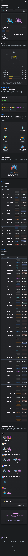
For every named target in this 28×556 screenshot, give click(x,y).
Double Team (10, 281)
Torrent (4, 37)
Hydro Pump (10, 241)
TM (2, 257)
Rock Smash (10, 305)
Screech (9, 233)
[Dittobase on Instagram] (2, 541)
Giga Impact (10, 346)
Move (8, 189)
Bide (8, 205)
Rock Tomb (9, 327)
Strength (9, 273)
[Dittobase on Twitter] (11, 541)
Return (8, 292)
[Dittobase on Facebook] (9, 541)
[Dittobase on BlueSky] (16, 541)
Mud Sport (9, 216)
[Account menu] (25, 1)
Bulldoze (9, 386)
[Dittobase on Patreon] (21, 541)
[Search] (22, 1)
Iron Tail (9, 297)
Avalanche (9, 350)
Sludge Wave (10, 371)
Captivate (9, 361)
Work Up (9, 397)
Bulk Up (8, 405)
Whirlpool (9, 368)
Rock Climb (9, 354)
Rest (8, 286)
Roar (8, 260)
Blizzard (9, 268)
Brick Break (10, 317)
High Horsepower (11, 412)
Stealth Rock (10, 365)
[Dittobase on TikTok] (6, 541)
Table (18, 116)
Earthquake (10, 236)
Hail (8, 308)
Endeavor (9, 238)
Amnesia (9, 225)
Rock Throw (10, 202)
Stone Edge (9, 357)
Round (8, 375)
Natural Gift (10, 335)
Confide (9, 390)
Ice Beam (9, 265)
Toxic (8, 278)
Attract (8, 289)
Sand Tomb (9, 401)
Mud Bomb (9, 219)
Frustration (10, 294)
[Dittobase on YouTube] (4, 541)
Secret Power (10, 321)
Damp (5, 38)
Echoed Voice (10, 379)
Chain (24, 116)
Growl (8, 194)
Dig (7, 276)
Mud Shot (9, 210)
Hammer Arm (10, 244)
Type (16, 189)
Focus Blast (9, 342)
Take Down (9, 222)
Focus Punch (10, 314)
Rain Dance (9, 302)
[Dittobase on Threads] (14, 541)
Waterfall (9, 284)
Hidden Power (10, 300)
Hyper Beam (10, 270)
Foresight (9, 213)
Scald (8, 382)
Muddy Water (10, 228)
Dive (8, 324)
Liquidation (9, 416)
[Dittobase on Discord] (23, 541)
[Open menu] (2, 1)
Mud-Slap (9, 200)
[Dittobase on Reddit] (18, 541)
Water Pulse (10, 331)
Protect (9, 230)
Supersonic (9, 208)
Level (2, 189)
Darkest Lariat (10, 408)
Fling (8, 339)
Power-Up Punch (11, 393)
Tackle (8, 192)
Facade (8, 311)
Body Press (9, 420)
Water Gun (9, 197)
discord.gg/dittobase (15, 520)
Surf (8, 262)
